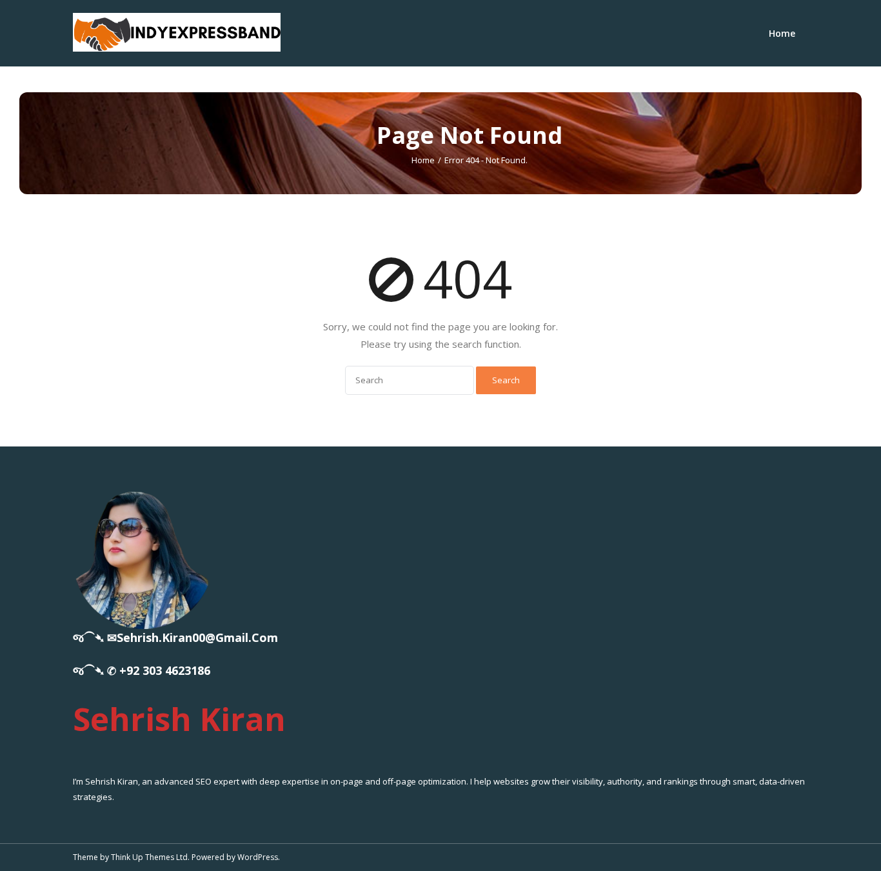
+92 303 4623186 (164, 670)
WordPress (257, 857)
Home (782, 33)
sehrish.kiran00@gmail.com (197, 637)
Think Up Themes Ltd (149, 857)
